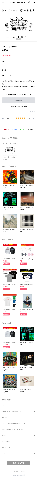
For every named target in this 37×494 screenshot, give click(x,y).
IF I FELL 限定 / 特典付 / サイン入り (13, 423)
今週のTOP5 (6, 447)
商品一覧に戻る (18, 463)
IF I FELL (4, 405)
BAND (4, 453)
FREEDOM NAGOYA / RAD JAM (12, 429)
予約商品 (4, 417)
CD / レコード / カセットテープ (11, 411)
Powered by (16, 475)
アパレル (4, 435)
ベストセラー (6, 441)
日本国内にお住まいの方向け (18, 106)
